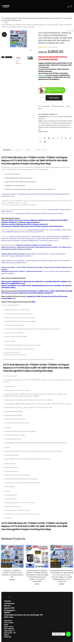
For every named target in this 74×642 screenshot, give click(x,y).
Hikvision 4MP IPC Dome (40, 220)
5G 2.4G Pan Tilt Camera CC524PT (32, 232)
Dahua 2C (18, 232)
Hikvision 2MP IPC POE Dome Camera (15, 220)
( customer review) (52, 47)
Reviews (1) (18, 150)
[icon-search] (68, 6)
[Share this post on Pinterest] (61, 138)
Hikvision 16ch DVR (24, 249)
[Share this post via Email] (45, 141)
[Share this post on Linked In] (53, 138)
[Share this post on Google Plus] (66, 138)
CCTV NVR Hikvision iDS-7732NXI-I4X (48, 123)
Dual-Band (24, 240)
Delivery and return (59, 106)
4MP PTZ (25, 286)
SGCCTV (14, 194)
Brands (28, 150)
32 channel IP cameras (48, 121)
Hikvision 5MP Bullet (32, 261)
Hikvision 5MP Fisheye (7, 261)
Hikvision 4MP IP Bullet (57, 254)
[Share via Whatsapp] (40, 141)
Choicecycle (21, 194)
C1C (47, 230)
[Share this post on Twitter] (44, 138)
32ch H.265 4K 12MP (60, 121)
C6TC (3, 232)
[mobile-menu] (71, 6)
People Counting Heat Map (51, 127)
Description (7, 150)
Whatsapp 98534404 (61, 194)
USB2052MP (10, 232)
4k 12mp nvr (69, 121)
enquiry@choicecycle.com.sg (16, 615)
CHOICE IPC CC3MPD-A (31, 245)
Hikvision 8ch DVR (11, 249)
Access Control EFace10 (51, 296)
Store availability (45, 106)
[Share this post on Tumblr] (57, 138)
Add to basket (54, 98)
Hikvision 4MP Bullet (16, 256)
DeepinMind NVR (63, 123)
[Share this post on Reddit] (48, 138)
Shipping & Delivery (41, 150)
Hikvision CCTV (49, 116)
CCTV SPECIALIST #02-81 (41, 194)
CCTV (6, 22)
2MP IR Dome (21, 247)
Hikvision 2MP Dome (55, 261)
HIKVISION (45, 131)
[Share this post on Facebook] (40, 138)
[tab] (7, 150)
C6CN (68, 230)
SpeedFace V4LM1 (33, 296)
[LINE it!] (70, 138)
